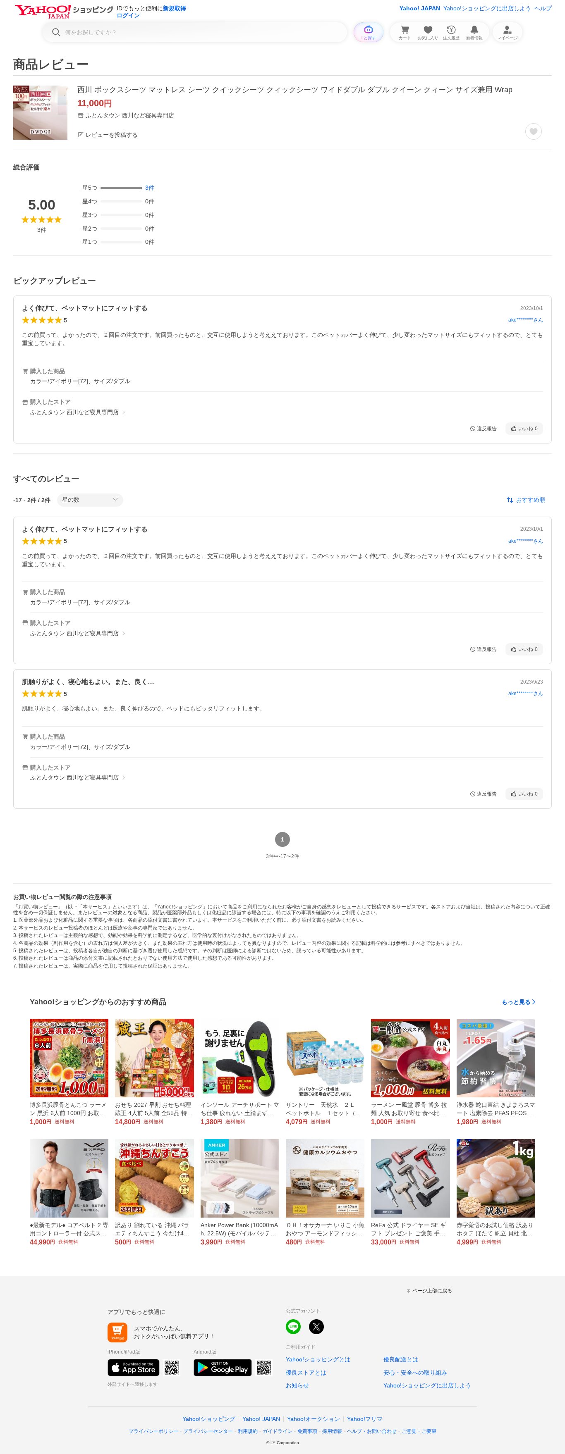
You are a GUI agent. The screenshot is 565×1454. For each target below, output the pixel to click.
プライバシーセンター (208, 1431)
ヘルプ (543, 8)
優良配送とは (400, 1359)
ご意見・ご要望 (419, 1431)
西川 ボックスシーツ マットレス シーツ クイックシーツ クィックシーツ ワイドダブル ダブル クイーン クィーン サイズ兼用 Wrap (294, 90)
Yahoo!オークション (313, 1419)
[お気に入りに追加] (533, 131)
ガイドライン (277, 1431)
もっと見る (516, 1002)
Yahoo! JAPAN (420, 8)
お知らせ (297, 1385)
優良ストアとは (306, 1372)
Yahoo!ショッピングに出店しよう (487, 8)
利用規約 (248, 1431)
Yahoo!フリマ (365, 1419)
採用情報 (332, 1431)
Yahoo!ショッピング (208, 1419)
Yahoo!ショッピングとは (318, 1359)
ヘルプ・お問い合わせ (372, 1431)
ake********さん (525, 320)
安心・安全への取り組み (415, 1372)
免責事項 (307, 1431)
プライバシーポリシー (153, 1431)
